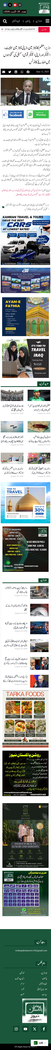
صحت (22, 995)
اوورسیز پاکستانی (42, 989)
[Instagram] (20, 5)
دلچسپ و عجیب (19, 978)
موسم (22, 984)
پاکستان (44, 978)
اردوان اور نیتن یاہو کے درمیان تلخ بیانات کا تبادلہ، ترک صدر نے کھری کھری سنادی (15, 663)
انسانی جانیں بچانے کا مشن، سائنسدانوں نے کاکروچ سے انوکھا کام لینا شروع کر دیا (39, 441)
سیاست (44, 995)
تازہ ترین (44, 973)
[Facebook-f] (44, 1029)
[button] (4, 21)
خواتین (22, 973)
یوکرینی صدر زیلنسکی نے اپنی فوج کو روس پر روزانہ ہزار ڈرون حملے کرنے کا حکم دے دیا (15, 681)
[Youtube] (15, 5)
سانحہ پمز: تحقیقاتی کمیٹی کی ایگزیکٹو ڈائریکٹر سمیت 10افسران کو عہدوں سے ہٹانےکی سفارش (39, 473)
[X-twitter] (10, 5)
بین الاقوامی (43, 984)
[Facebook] (5, 5)
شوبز (22, 989)
